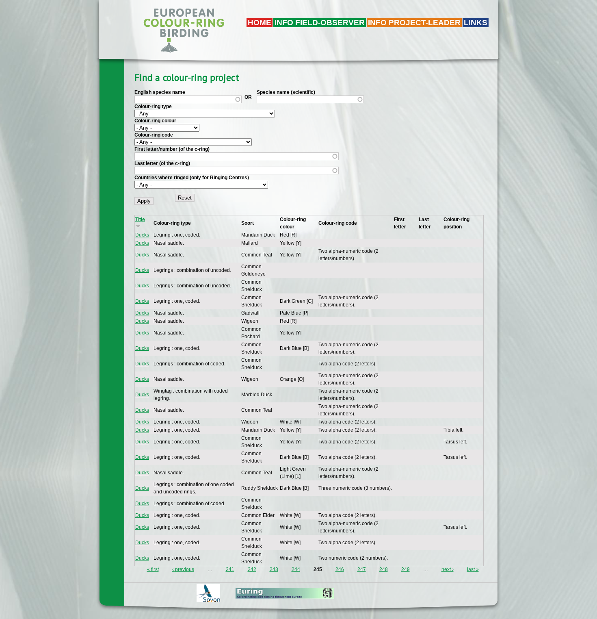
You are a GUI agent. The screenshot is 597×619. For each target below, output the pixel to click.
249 (405, 569)
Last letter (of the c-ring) (162, 163)
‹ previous (183, 569)
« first (153, 569)
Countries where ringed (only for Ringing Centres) (191, 177)
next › (447, 569)
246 (339, 569)
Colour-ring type (153, 106)
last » (473, 569)
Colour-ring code (153, 135)
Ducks (142, 235)
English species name (159, 92)
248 (383, 569)
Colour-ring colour (155, 121)
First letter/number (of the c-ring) (172, 149)
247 (361, 569)
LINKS (475, 22)
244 (296, 569)
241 (230, 569)
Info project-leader (414, 22)
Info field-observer (320, 22)
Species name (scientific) (286, 92)
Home (259, 22)
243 (274, 569)
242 (252, 569)
